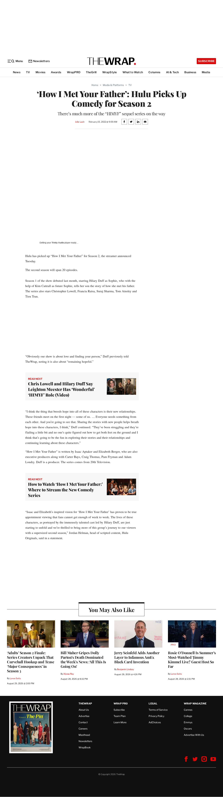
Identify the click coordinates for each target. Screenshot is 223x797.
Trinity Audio (58, 242)
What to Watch (132, 72)
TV (28, 72)
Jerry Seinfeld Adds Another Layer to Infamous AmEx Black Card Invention (137, 657)
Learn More (120, 722)
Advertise (84, 716)
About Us (84, 709)
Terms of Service (158, 709)
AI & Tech (172, 72)
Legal (153, 703)
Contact (83, 722)
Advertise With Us (194, 734)
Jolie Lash (79, 121)
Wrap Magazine (195, 703)
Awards (56, 72)
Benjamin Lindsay (125, 669)
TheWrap (85, 703)
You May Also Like (111, 609)
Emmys (188, 722)
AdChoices (155, 722)
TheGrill (91, 72)
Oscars (188, 728)
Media (206, 72)
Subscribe (206, 61)
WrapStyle (109, 72)
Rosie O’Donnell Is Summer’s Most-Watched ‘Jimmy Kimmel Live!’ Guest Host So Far (192, 659)
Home (94, 85)
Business (190, 72)
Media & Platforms (113, 85)
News (16, 72)
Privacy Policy (156, 716)
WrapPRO (73, 72)
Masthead (84, 734)
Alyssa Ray (68, 674)
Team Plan (120, 716)
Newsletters (41, 61)
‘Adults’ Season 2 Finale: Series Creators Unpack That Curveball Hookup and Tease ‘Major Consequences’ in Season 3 (30, 661)
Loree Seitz (15, 678)
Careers (83, 728)
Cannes (188, 709)
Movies (40, 72)
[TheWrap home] (111, 61)
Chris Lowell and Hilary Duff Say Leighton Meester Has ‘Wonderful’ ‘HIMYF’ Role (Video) (61, 389)
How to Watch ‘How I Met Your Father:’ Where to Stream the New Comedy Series (65, 489)
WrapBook (85, 747)
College (188, 716)
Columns (154, 72)
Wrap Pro (121, 703)
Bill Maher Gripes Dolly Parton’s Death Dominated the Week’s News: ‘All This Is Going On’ (83, 659)
